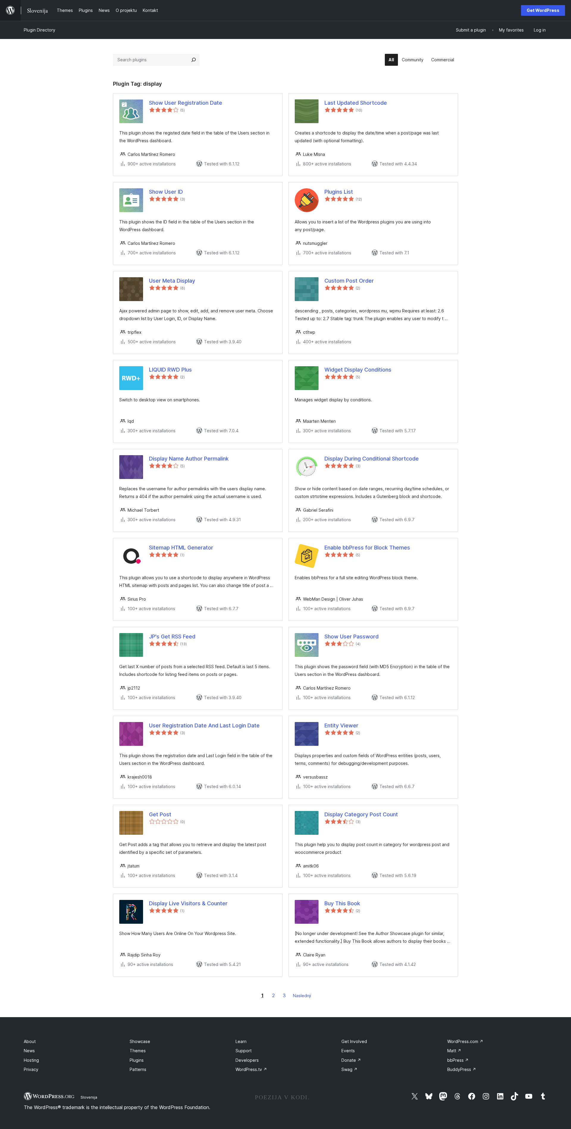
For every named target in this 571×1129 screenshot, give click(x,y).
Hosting (31, 1060)
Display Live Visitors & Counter (188, 903)
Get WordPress (543, 10)
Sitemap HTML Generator (181, 547)
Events (348, 1050)
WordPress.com (465, 1041)
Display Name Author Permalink (189, 458)
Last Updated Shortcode (355, 103)
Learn (241, 1041)
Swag (349, 1069)
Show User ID (166, 192)
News (29, 1050)
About (30, 1041)
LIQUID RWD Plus (170, 370)
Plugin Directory (39, 29)
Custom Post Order (349, 281)
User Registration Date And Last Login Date (204, 725)
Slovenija (89, 1097)
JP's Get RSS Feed (172, 636)
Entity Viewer (341, 725)
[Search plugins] (194, 60)
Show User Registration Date (185, 103)
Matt (454, 1050)
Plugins (137, 1060)
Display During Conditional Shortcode (371, 458)
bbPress (458, 1060)
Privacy (31, 1069)
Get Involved (354, 1041)
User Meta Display (172, 281)
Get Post (160, 814)
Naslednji (302, 995)
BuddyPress (461, 1069)
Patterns (138, 1069)
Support (244, 1050)
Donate (351, 1060)
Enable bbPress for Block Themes (367, 547)
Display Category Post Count (361, 814)
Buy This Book (342, 903)
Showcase (140, 1041)
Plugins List (338, 192)
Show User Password (351, 636)
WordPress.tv (251, 1069)
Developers (247, 1060)
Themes (138, 1050)
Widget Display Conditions (357, 370)
